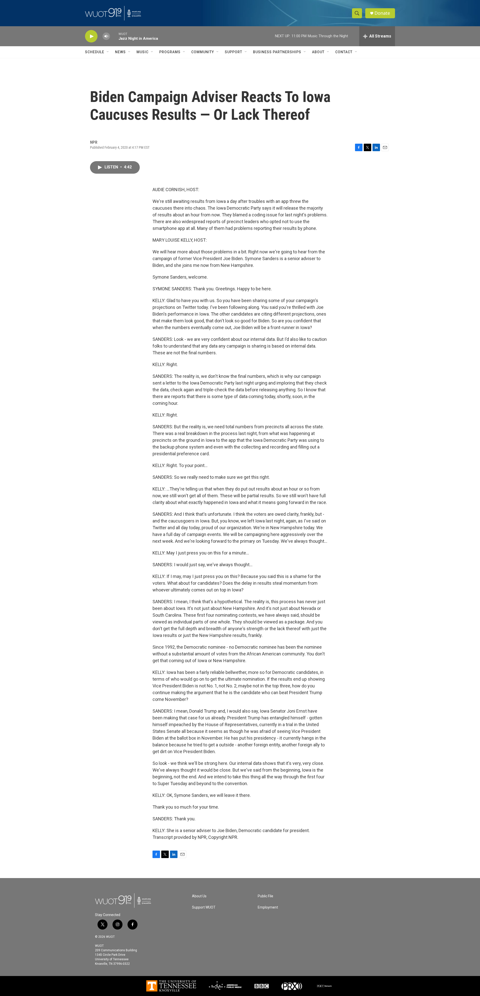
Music (142, 52)
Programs (169, 52)
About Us (199, 896)
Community (202, 52)
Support (233, 52)
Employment (268, 907)
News (120, 52)
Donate (382, 13)
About (318, 52)
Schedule (94, 52)
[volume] (106, 36)
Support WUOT (204, 907)
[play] (91, 36)
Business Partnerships (277, 52)
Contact (343, 52)
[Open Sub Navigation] (108, 52)
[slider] (114, 36)
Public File (265, 896)
